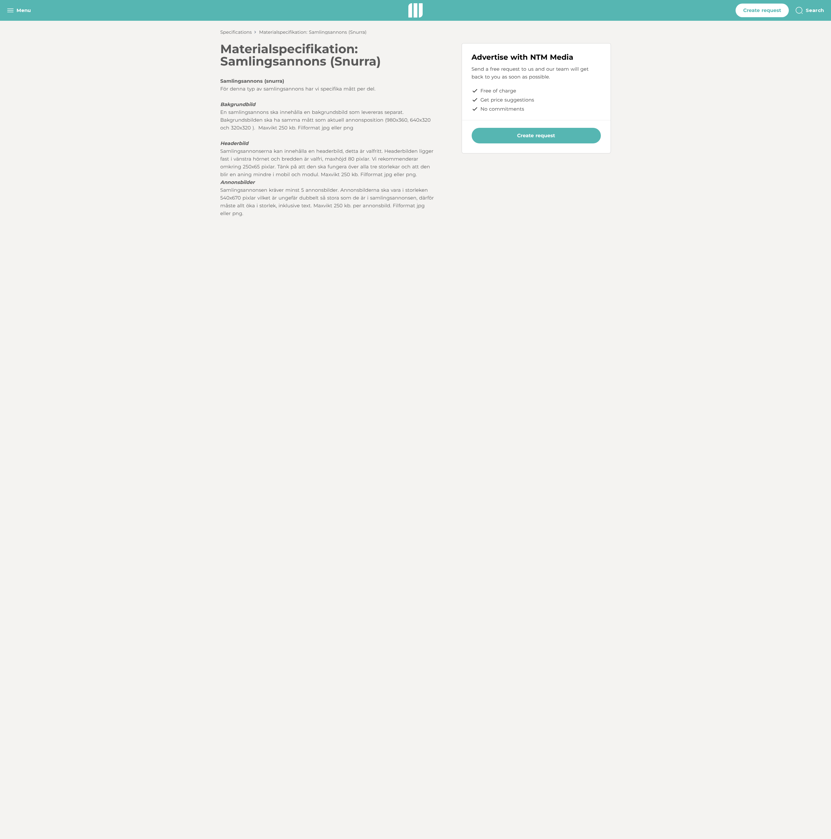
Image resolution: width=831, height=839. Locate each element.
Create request (762, 10)
